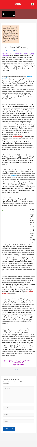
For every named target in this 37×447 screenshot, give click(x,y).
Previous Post (18, 370)
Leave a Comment (7, 50)
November (19, 50)
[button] (3, 13)
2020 (14, 50)
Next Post (18, 373)
